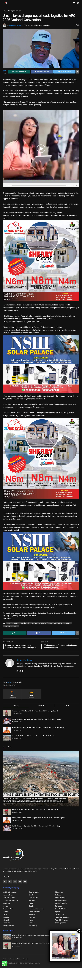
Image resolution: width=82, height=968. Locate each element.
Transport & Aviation (62, 917)
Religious (58, 906)
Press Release (60, 898)
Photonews (59, 892)
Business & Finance (9, 898)
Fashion (32, 900)
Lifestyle (32, 917)
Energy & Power (8, 925)
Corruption (6, 912)
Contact (25, 959)
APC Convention (12, 623)
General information (36, 909)
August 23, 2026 (17, 820)
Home (4, 11)
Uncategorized (60, 923)
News (31, 920)
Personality (33, 925)
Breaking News (8, 895)
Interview (32, 914)
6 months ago (28, 25)
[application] (41, 148)
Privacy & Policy (14, 959)
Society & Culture (61, 909)
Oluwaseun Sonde (15, 25)
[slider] (39, 185)
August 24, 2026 (9, 804)
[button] (41, 148)
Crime (5, 914)
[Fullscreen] (77, 185)
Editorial (6, 917)
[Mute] (73, 185)
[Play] (5, 185)
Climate (5, 906)
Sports (57, 912)
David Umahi (25, 623)
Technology (59, 914)
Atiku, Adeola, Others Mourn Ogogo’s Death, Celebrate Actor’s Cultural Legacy (38, 727)
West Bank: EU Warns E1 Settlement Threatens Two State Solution (34, 736)
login (9, 682)
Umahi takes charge (11, 626)
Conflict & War (8, 909)
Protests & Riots (61, 903)
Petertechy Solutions (34, 963)
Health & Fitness (34, 912)
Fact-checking (34, 898)
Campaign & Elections (14, 11)
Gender (31, 906)
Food (31, 903)
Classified (6, 903)
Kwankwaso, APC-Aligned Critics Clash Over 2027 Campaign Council (35, 711)
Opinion (31, 923)
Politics (58, 895)
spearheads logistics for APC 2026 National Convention (51, 623)
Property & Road (61, 900)
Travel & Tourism (61, 920)
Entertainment (34, 892)
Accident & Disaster (10, 892)
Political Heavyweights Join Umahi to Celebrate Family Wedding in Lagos (36, 719)
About (4, 959)
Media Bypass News (13, 963)
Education (6, 923)
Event (31, 895)
